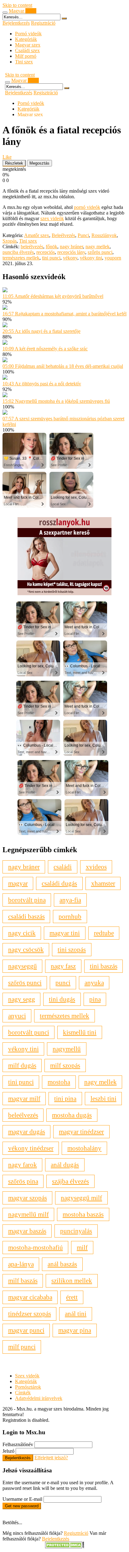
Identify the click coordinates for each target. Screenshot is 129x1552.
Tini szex (24, 61)
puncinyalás (76, 1230)
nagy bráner (71, 246)
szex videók (52, 218)
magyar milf (24, 1098)
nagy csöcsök (26, 949)
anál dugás (65, 1164)
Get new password (22, 1506)
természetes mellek (21, 257)
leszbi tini (103, 1098)
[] (64, 18)
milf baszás (23, 1280)
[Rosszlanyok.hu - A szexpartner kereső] (64, 593)
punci (62, 982)
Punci (83, 235)
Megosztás (39, 163)
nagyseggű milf (81, 1197)
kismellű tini (79, 1032)
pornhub (70, 916)
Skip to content (17, 5)
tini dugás (62, 999)
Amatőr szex (36, 235)
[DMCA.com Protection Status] (64, 1546)
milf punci (22, 1346)
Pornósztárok (28, 1387)
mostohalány (84, 1148)
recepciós (45, 252)
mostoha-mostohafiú (35, 1247)
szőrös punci (100, 252)
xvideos (96, 866)
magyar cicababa (30, 1297)
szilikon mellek (71, 1280)
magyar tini (64, 933)
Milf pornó (25, 56)
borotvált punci (28, 1032)
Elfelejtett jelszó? (51, 1457)
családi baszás (26, 916)
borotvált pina (27, 899)
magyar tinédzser (81, 1131)
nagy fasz (63, 966)
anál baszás (62, 1264)
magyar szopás (27, 1197)
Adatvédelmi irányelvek (38, 1398)
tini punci (51, 257)
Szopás (10, 241)
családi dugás (59, 883)
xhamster (103, 883)
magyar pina (74, 1330)
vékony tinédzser (31, 1148)
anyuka (94, 982)
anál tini (75, 1313)
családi (63, 866)
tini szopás (72, 949)
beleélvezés (32, 246)
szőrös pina (23, 1181)
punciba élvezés (18, 252)
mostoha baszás (83, 1214)
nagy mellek (97, 246)
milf (82, 1247)
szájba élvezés (70, 1181)
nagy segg (21, 999)
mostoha (59, 1081)
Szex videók (27, 1375)
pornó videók (87, 207)
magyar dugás (26, 1131)
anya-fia (70, 899)
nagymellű (67, 1048)
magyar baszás (27, 1230)
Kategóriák (26, 39)
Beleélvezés (63, 235)
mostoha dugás (72, 1115)
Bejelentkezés (16, 23)
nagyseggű (22, 966)
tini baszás (103, 966)
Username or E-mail (22, 1499)
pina (95, 999)
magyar (18, 883)
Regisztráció (43, 23)
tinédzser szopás (29, 1313)
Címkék (23, 1392)
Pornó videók (28, 33)
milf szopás (65, 1065)
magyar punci (26, 1330)
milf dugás (22, 1065)
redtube (104, 933)
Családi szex (27, 50)
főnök (51, 246)
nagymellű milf (28, 1214)
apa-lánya (21, 1264)
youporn (113, 257)
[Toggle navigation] (5, 12)
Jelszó (8, 1451)
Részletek (14, 163)
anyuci (17, 1015)
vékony (70, 257)
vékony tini (91, 257)
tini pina (65, 1098)
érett (72, 1297)
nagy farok (22, 1164)
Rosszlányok (104, 235)
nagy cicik (22, 933)
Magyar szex (27, 44)
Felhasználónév (18, 1444)
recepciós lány (71, 252)
